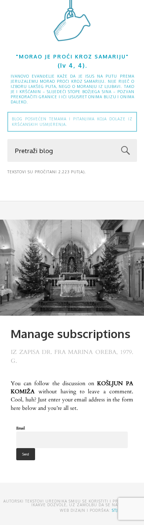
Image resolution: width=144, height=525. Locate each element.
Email (20, 428)
